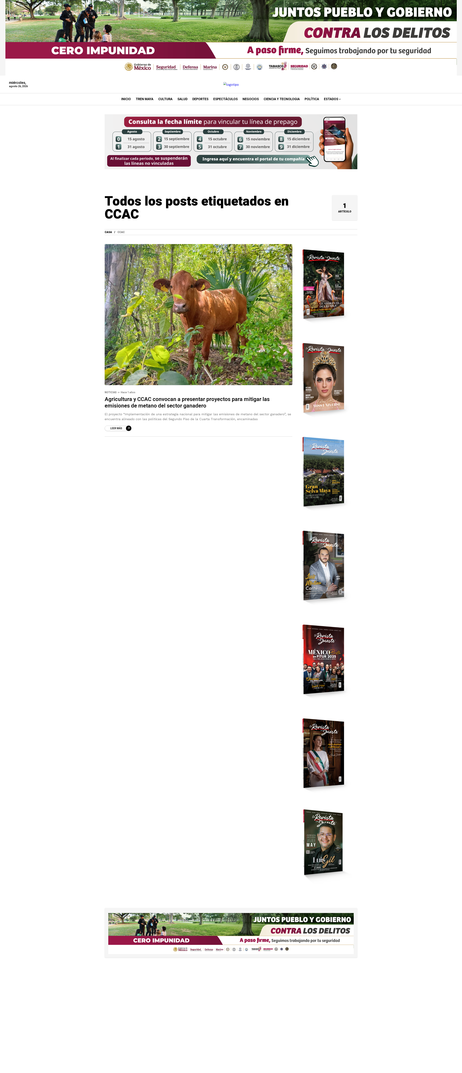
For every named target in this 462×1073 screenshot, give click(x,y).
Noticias (111, 392)
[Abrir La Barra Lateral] (447, 41)
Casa (108, 232)
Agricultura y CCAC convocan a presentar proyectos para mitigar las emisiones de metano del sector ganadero (187, 402)
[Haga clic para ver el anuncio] (231, 38)
